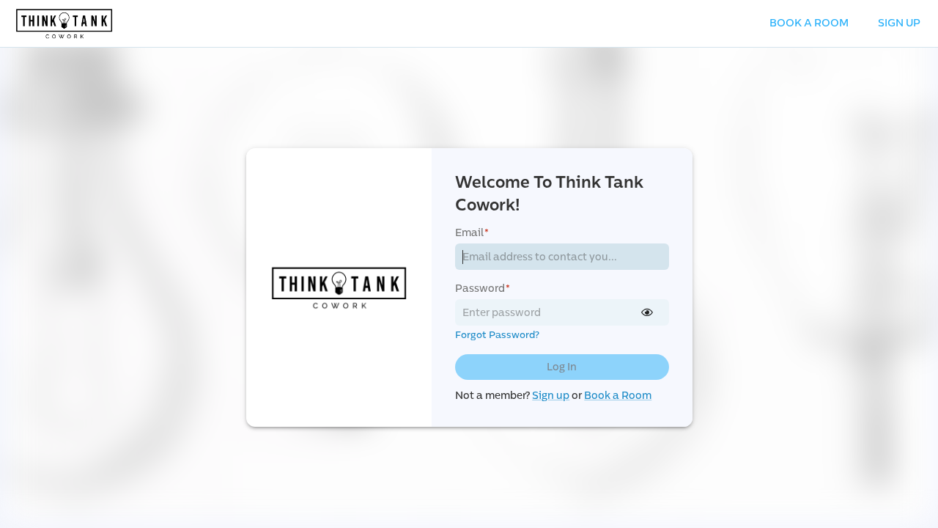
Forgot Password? (497, 335)
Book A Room (809, 23)
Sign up (550, 396)
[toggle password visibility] (647, 312)
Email (472, 233)
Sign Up (899, 23)
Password (482, 289)
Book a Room (617, 396)
